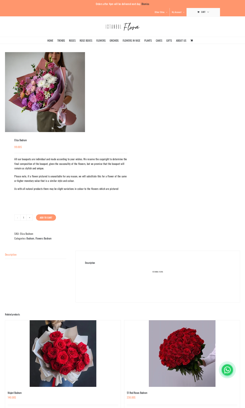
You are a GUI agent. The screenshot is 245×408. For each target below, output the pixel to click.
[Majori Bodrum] (63, 353)
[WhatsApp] (227, 369)
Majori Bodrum (15, 393)
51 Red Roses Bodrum (137, 393)
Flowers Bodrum (44, 238)
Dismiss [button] (145, 4)
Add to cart (46, 217)
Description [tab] (11, 254)
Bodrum (30, 238)
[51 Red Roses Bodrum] (182, 353)
